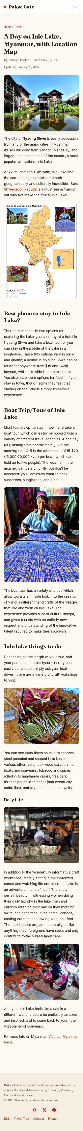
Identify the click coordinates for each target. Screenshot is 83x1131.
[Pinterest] (54, 1110)
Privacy (53, 1119)
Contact (38, 1119)
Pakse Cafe (21, 7)
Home (7, 26)
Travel (18, 26)
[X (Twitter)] (44, 1110)
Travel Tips (21, 1119)
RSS (7, 1119)
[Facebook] (34, 1110)
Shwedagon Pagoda (20, 189)
